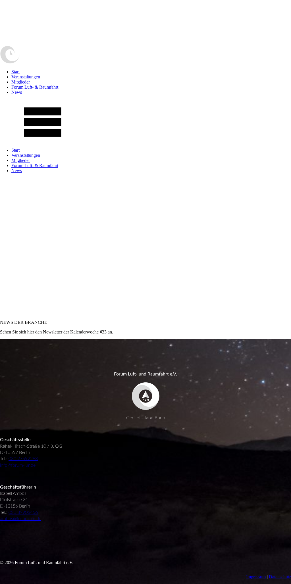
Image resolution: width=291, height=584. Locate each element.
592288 (30, 458)
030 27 (15, 458)
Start (15, 71)
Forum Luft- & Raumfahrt (34, 87)
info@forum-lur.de (18, 465)
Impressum (256, 576)
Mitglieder (20, 82)
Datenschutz (280, 576)
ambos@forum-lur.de (20, 518)
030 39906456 (23, 512)
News (16, 92)
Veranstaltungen (25, 76)
